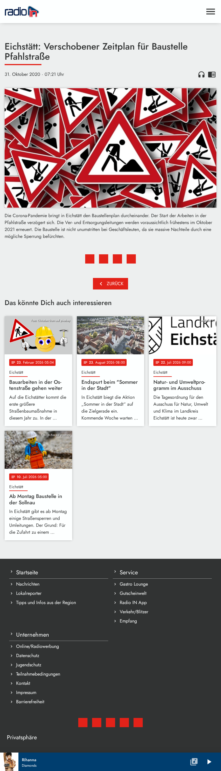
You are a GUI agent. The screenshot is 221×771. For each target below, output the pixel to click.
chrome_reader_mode (212, 74)
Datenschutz (27, 655)
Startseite (27, 572)
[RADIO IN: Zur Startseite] (104, 11)
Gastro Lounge (134, 584)
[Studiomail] (82, 722)
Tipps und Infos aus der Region (46, 602)
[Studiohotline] (138, 722)
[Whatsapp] (124, 722)
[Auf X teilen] (103, 259)
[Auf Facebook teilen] (89, 259)
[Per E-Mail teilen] (131, 259)
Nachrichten (27, 584)
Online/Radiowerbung (37, 646)
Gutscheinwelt (133, 593)
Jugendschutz (28, 664)
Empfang (128, 621)
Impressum (26, 692)
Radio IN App (133, 602)
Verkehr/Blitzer (134, 611)
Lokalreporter (28, 593)
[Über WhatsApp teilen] (117, 259)
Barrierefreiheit (30, 701)
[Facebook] (96, 722)
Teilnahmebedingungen (38, 674)
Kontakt (23, 683)
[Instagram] (110, 722)
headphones (201, 74)
